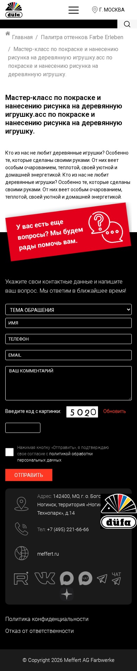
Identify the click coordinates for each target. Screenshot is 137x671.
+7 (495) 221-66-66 (68, 529)
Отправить (28, 475)
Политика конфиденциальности (47, 619)
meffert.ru (48, 554)
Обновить (114, 411)
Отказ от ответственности (39, 631)
